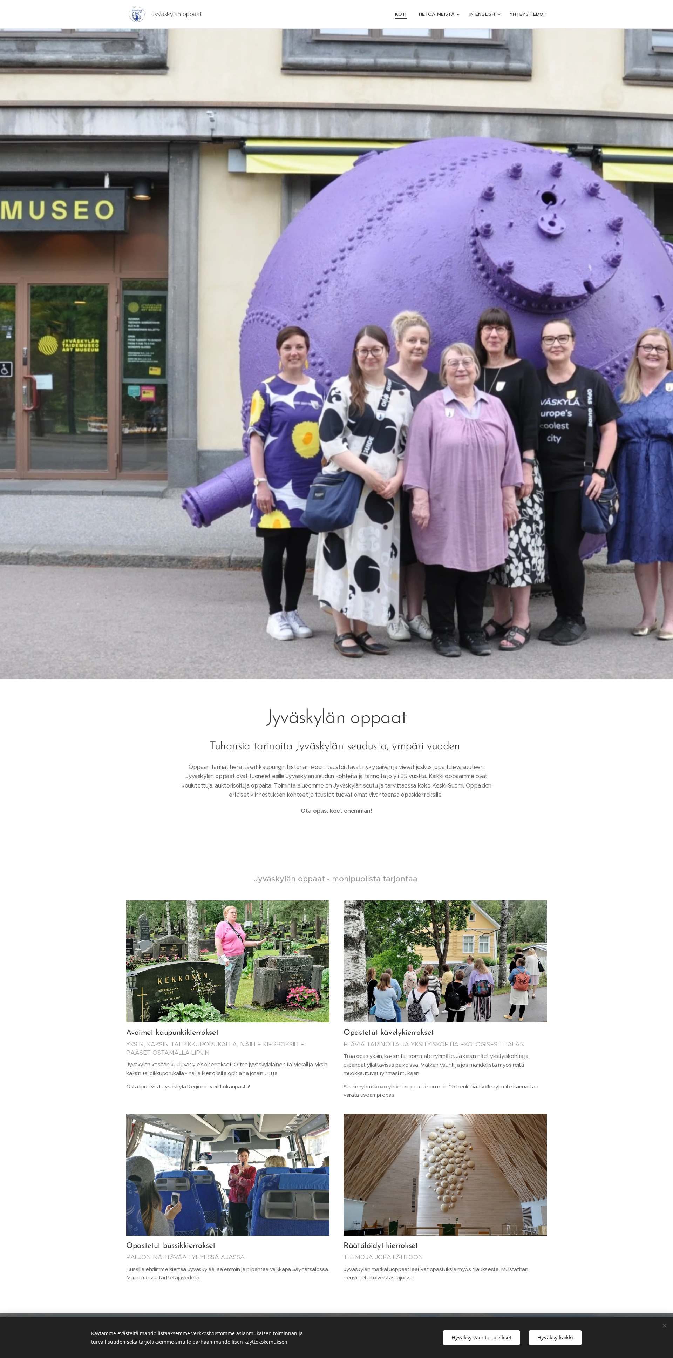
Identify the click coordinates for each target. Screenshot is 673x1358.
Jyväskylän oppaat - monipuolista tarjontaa (337, 879)
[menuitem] (402, 14)
